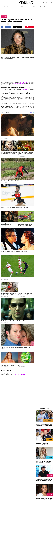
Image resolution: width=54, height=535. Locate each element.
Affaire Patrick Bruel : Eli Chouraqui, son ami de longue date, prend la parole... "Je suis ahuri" (44, 480)
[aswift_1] (27, 11)
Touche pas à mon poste (20, 374)
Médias (33, 6)
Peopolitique (49, 439)
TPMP (15, 373)
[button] (43, 3)
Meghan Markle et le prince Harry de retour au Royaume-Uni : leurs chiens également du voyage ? (44, 425)
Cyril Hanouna (25, 89)
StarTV (39, 6)
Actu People (49, 475)
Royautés (27, 6)
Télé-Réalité (21, 6)
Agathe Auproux (23, 82)
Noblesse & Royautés (48, 420)
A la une (9, 6)
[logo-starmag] (26, 2)
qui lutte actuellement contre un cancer (18, 96)
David (10, 24)
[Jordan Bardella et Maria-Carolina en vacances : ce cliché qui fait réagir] (44, 435)
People (14, 6)
